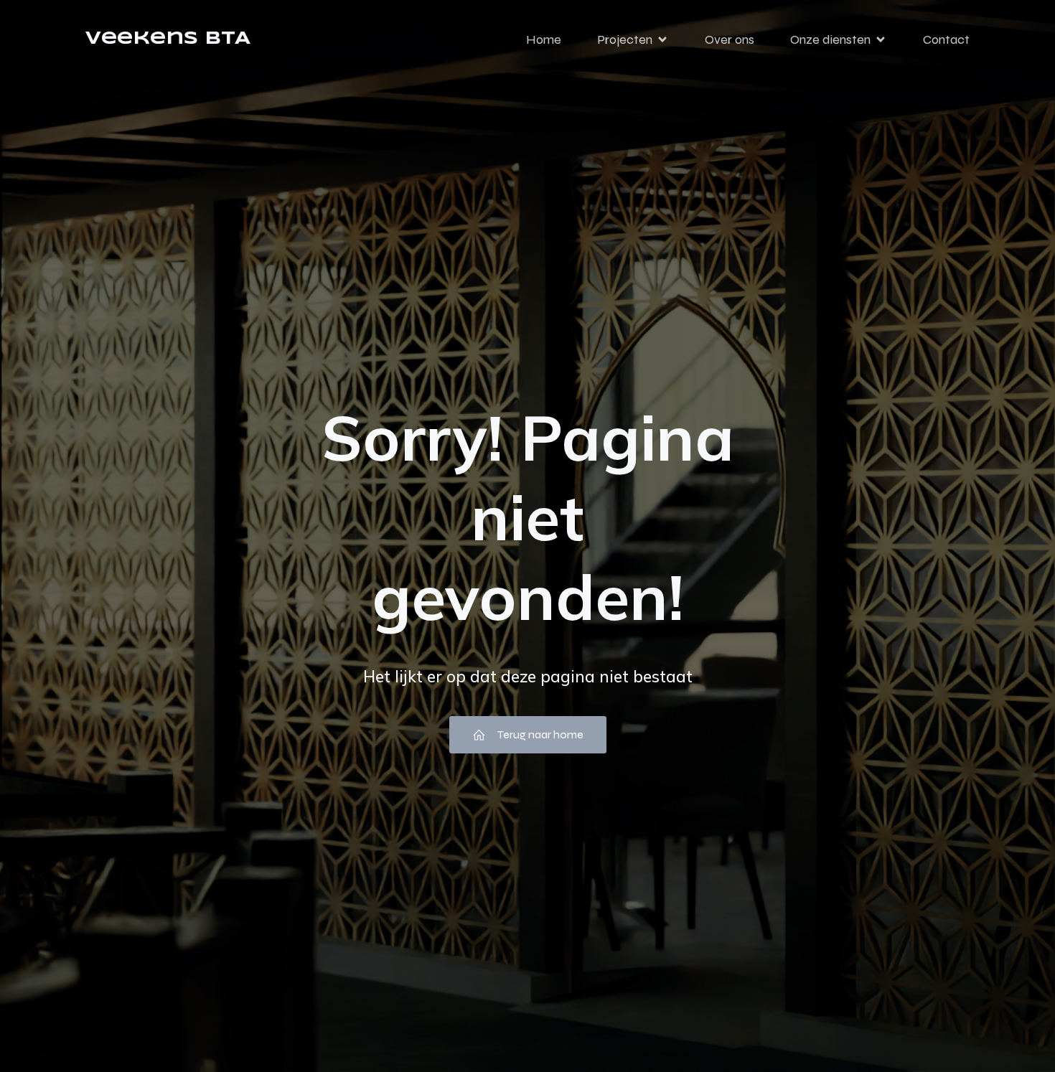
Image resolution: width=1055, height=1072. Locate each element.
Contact (946, 39)
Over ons (729, 39)
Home (543, 39)
